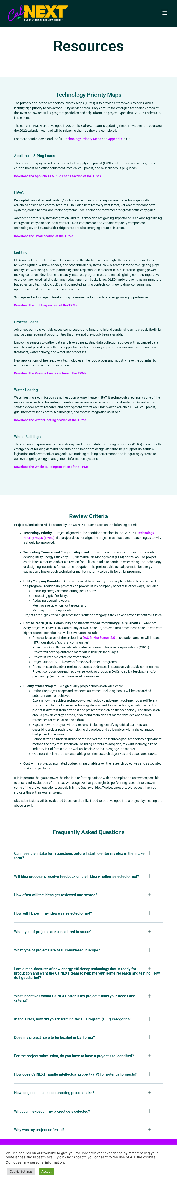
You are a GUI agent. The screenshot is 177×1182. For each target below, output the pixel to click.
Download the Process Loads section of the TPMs (50, 373)
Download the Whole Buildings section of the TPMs (51, 467)
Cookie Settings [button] (21, 1171)
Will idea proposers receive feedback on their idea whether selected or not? (76, 876)
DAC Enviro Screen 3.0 (99, 637)
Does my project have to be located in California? (54, 1037)
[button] (164, 12)
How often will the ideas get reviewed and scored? (55, 895)
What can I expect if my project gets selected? (52, 1111)
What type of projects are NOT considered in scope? (57, 950)
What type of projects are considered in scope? (53, 932)
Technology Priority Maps (82, 139)
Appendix (115, 139)
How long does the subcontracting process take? (54, 1093)
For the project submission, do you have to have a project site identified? (74, 1056)
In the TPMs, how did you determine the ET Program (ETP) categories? (72, 1019)
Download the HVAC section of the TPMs (43, 236)
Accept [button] (46, 1171)
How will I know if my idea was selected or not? (53, 913)
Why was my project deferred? (39, 1130)
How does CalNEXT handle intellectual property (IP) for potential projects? (75, 1074)
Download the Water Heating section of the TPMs (50, 420)
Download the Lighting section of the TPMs (45, 305)
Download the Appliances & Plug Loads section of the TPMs (57, 176)
